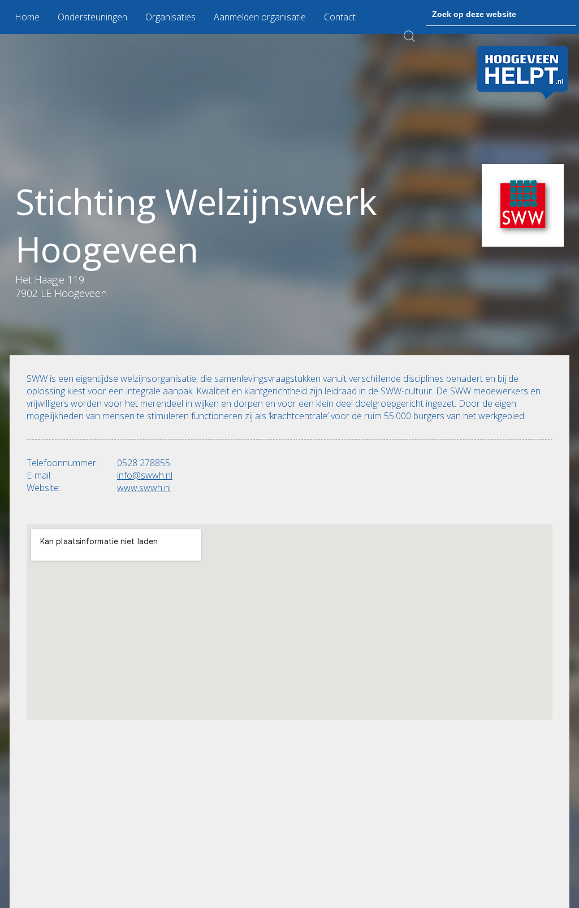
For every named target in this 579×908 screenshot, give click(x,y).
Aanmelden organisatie (260, 17)
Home (27, 17)
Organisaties (170, 17)
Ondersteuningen (92, 17)
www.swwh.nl (144, 487)
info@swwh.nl (144, 475)
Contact (340, 17)
